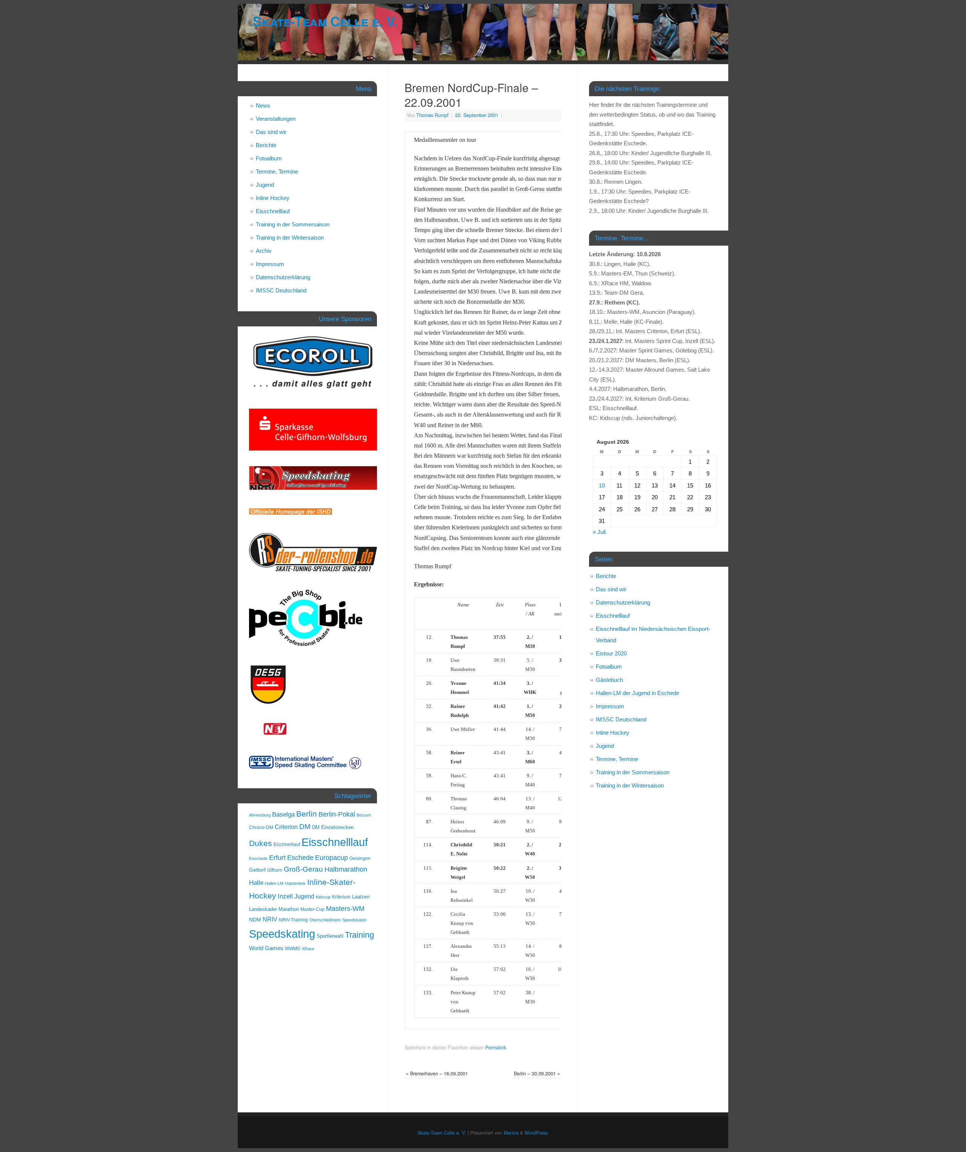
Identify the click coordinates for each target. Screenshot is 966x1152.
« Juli (599, 532)
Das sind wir (271, 132)
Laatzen (360, 897)
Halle (256, 882)
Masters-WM (345, 908)
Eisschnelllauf (273, 211)
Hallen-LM (274, 883)
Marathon (288, 909)
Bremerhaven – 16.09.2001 (437, 1073)
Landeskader (263, 909)
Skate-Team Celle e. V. (325, 20)
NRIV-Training (293, 920)
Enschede (258, 858)
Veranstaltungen (275, 118)
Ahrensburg (260, 815)
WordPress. (537, 1132)
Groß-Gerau (303, 869)
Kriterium (341, 897)
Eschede (300, 857)
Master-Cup (312, 909)
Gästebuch (609, 680)
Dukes (260, 843)
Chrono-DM (261, 827)
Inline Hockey (272, 198)
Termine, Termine (277, 171)
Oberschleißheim (325, 920)
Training (359, 935)
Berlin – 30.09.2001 (537, 1073)
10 (602, 485)
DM (305, 827)
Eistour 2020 (611, 653)
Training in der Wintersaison (290, 237)
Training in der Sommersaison (292, 224)
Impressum (270, 264)
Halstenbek (295, 883)
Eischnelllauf (287, 844)
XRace (308, 948)
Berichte (266, 145)
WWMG (292, 948)
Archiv (264, 251)
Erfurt (277, 857)
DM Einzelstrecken (333, 827)
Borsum (364, 815)
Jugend (265, 184)
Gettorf (257, 870)
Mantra (511, 1132)
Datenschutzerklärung (283, 277)
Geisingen (360, 858)
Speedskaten (354, 920)
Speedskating (282, 934)
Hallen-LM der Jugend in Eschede (637, 693)
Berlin (306, 813)
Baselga (283, 814)
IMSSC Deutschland (281, 290)
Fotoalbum (269, 158)
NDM (255, 920)
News (263, 105)
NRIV (270, 919)
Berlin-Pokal (336, 814)
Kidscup (323, 897)
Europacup (331, 857)
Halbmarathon (346, 869)
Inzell (285, 896)
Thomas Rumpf (432, 115)
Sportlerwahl (330, 936)
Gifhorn (274, 870)
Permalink (495, 1047)
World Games (266, 948)
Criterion (286, 827)
